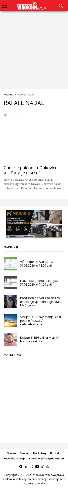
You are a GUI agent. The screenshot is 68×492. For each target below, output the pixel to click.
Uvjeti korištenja (14, 458)
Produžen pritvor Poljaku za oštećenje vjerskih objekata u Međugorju (41, 301)
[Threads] (47, 467)
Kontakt (55, 453)
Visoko (11, 453)
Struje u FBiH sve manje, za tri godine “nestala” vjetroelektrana (41, 320)
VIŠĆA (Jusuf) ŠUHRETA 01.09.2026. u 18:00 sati (36, 264)
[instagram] (31, 467)
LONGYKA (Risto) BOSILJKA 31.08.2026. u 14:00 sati (39, 283)
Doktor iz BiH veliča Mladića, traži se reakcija (40, 339)
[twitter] (26, 467)
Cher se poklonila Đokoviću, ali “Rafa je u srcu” (31, 170)
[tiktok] (42, 467)
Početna (8, 94)
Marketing (39, 453)
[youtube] (37, 467)
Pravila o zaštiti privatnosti (46, 458)
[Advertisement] (34, 47)
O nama (24, 453)
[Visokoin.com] (32, 5)
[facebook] (20, 467)
